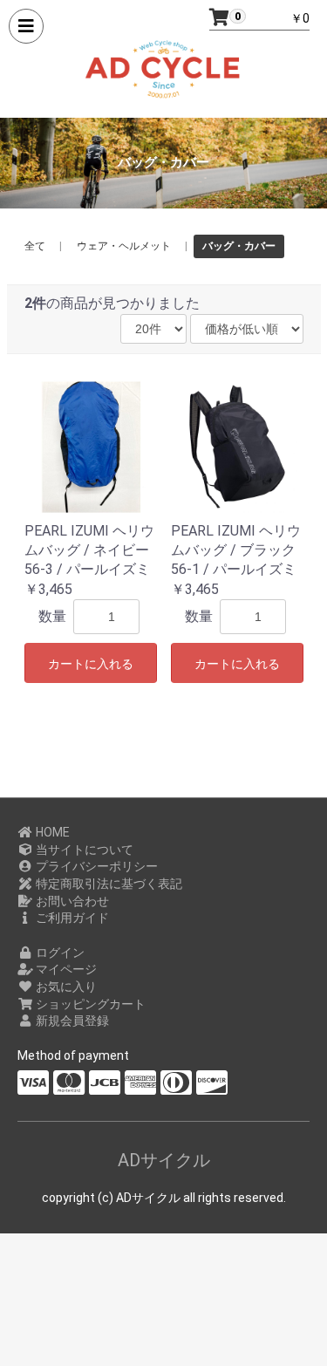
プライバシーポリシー (95, 866)
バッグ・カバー (239, 246)
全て (34, 246)
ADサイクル (164, 1160)
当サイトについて (83, 850)
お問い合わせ (71, 901)
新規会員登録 (71, 1021)
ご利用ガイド (71, 918)
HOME (51, 832)
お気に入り (65, 987)
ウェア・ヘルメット (124, 246)
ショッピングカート (89, 1004)
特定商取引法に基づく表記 (107, 884)
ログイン (59, 953)
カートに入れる (90, 664)
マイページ (65, 969)
